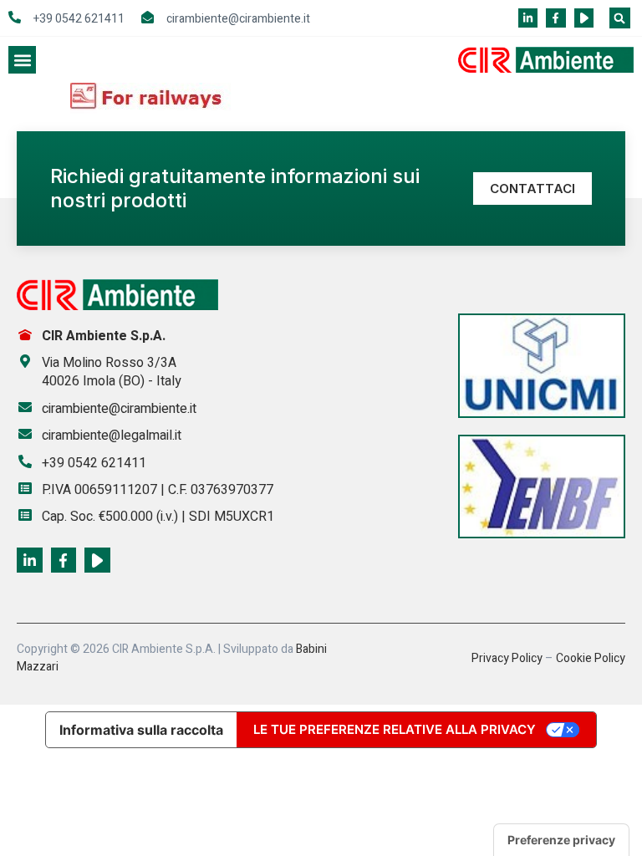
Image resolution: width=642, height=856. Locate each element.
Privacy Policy (507, 658)
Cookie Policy (590, 658)
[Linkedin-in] (528, 18)
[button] (620, 18)
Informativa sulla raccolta (141, 729)
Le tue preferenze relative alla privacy (394, 729)
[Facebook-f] (555, 18)
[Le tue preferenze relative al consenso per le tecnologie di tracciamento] (561, 840)
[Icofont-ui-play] (584, 18)
